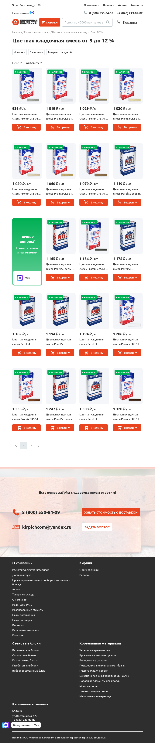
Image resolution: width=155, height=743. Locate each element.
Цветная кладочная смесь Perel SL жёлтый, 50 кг (91, 417)
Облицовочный (88, 569)
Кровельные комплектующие (97, 655)
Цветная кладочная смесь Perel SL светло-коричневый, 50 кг (60, 417)
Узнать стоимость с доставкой (111, 512)
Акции (122, 5)
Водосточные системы (93, 660)
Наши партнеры (22, 620)
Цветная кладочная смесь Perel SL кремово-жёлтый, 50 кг (94, 342)
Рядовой (84, 574)
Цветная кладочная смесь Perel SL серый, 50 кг (127, 191)
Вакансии (18, 625)
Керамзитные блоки (24, 660)
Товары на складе (23, 594)
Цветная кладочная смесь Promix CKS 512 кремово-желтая (59, 191)
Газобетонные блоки (25, 665)
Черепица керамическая (94, 650)
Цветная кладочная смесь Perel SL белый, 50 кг (60, 266)
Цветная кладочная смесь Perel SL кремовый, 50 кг (24, 342)
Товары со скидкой (60, 52)
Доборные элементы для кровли (99, 680)
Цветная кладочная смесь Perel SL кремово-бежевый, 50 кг (127, 266)
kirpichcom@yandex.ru (46, 527)
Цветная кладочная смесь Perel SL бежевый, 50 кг (58, 342)
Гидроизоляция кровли (93, 670)
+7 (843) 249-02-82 (130, 13)
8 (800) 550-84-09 (101, 13)
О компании (91, 5)
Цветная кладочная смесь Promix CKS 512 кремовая (93, 116)
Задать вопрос (97, 527)
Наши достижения (23, 614)
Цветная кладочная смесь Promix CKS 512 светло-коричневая (93, 191)
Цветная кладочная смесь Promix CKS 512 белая (59, 116)
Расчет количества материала (30, 569)
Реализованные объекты (27, 609)
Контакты (136, 5)
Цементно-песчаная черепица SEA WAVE (104, 675)
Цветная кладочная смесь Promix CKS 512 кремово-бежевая (26, 191)
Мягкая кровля (88, 685)
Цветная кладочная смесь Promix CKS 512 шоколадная (126, 417)
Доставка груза (21, 574)
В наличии (36, 52)
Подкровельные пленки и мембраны (102, 665)
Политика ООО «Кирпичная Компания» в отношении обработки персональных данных (58, 737)
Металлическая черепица (95, 696)
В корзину (29, 127)
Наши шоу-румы (22, 604)
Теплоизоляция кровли (93, 691)
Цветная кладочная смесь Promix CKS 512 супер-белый (126, 342)
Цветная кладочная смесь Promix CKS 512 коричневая (26, 417)
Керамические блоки (25, 650)
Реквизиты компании (25, 630)
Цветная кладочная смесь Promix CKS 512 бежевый (126, 116)
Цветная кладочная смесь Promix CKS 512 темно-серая (93, 266)
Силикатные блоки (24, 655)
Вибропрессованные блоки (29, 670)
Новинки (108, 5)
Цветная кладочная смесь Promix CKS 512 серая (26, 116)
